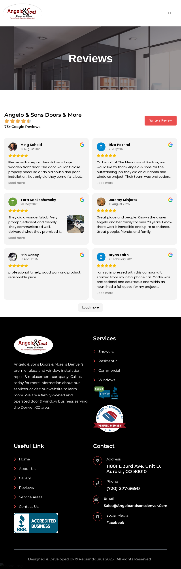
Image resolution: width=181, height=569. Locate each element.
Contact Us (28, 506)
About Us (27, 469)
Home (24, 459)
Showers (106, 351)
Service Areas (30, 497)
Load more (90, 307)
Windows (106, 380)
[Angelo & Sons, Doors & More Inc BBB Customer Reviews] (106, 393)
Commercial (109, 370)
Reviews (26, 488)
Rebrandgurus (91, 559)
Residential (108, 361)
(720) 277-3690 (123, 488)
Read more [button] (16, 183)
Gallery (24, 478)
